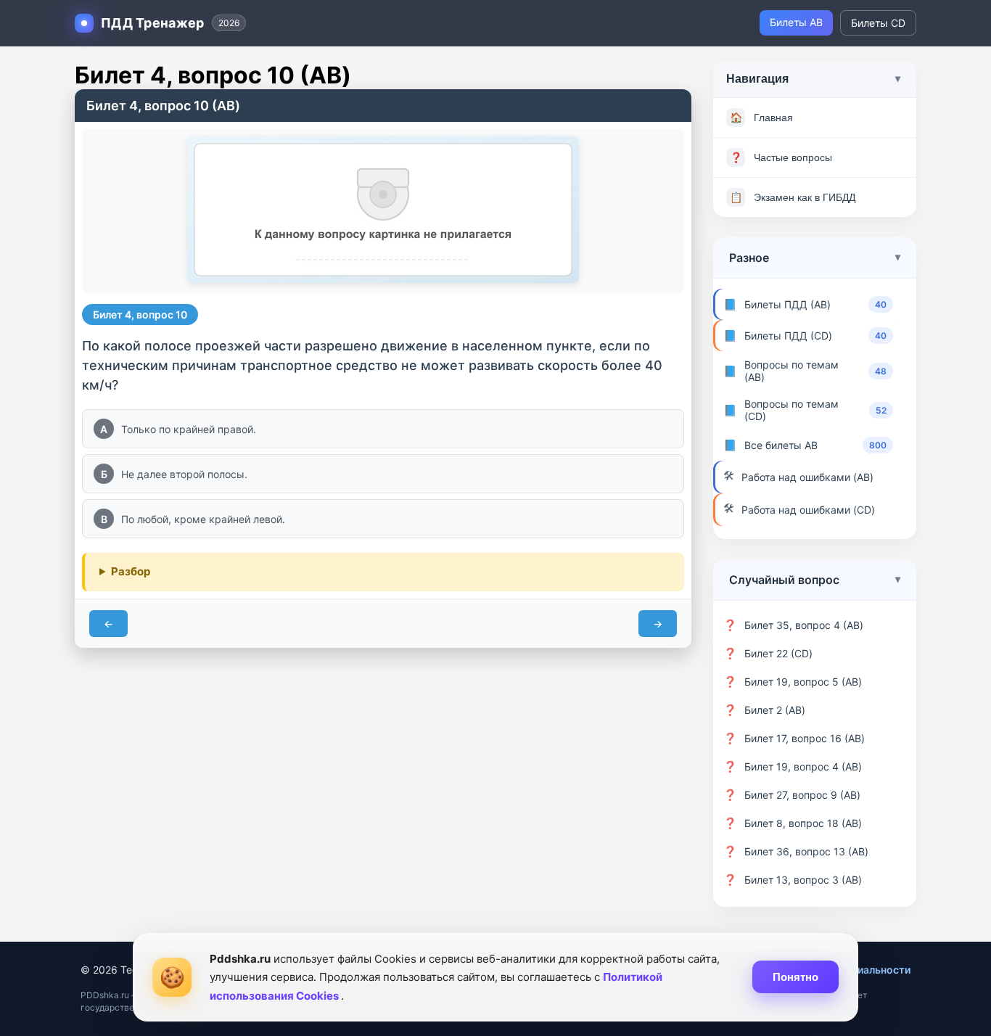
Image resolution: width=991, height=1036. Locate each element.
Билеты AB (796, 22)
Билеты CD (878, 23)
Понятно (795, 977)
